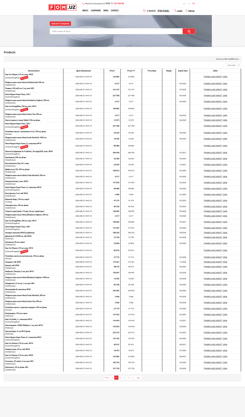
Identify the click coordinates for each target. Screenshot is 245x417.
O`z (184, 3)
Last (138, 378)
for (163, 10)
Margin (169, 71)
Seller (215, 71)
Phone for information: (104, 3)
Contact (115, 10)
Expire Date (183, 71)
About (85, 10)
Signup (191, 10)
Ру (189, 3)
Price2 (130, 71)
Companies (96, 10)
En (194, 3)
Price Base (152, 71)
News (105, 10)
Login (179, 10)
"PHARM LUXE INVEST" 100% (215, 77)
